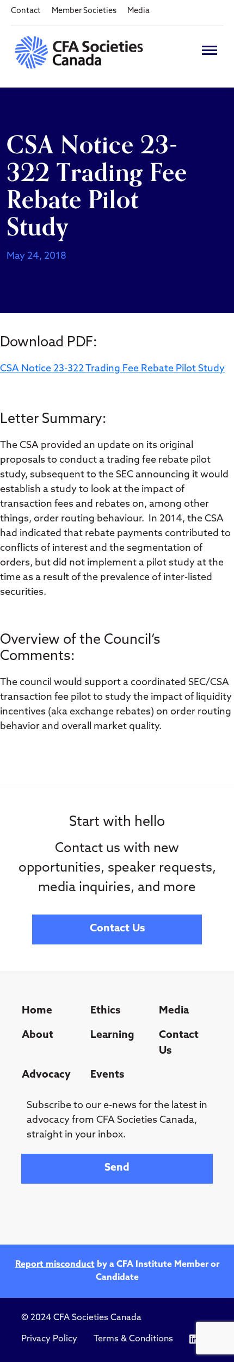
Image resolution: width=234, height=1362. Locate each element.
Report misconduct (55, 1264)
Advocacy (46, 1075)
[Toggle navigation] (209, 50)
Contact (26, 11)
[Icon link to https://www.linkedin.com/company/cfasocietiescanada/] (194, 1339)
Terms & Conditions (133, 1339)
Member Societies (84, 11)
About (37, 1035)
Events (107, 1075)
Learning (112, 1035)
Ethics (105, 1011)
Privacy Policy (49, 1339)
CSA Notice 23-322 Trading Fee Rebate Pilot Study (112, 369)
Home (37, 1011)
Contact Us (117, 929)
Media (138, 11)
